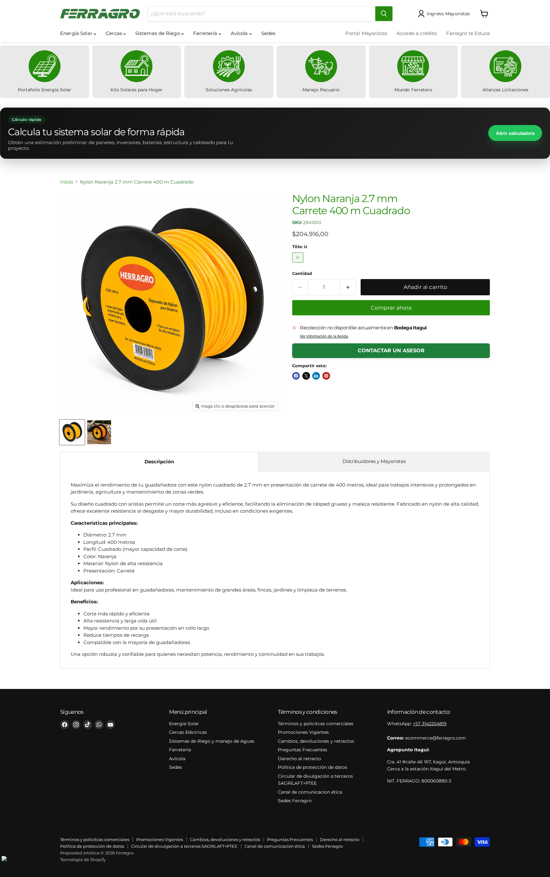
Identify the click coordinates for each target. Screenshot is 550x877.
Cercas (114, 33)
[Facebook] (64, 724)
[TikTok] (87, 724)
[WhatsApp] (99, 724)
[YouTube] (110, 724)
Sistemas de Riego (158, 33)
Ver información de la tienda (324, 336)
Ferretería (206, 33)
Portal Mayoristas (366, 33)
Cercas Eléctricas (188, 732)
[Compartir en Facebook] (296, 376)
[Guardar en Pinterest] (326, 376)
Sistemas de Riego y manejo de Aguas (211, 741)
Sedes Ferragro (295, 800)
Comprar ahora (391, 308)
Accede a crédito (417, 33)
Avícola (240, 33)
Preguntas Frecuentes (302, 750)
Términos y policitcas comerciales (315, 723)
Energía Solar (77, 33)
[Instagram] (76, 724)
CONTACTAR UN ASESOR (391, 350)
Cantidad (302, 273)
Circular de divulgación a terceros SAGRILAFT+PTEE (184, 846)
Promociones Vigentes (303, 732)
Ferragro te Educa (468, 33)
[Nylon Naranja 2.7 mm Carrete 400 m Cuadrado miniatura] (72, 432)
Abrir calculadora (515, 133)
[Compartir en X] (306, 376)
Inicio (66, 182)
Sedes (268, 33)
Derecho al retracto (299, 758)
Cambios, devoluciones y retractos (316, 741)
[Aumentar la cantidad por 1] (348, 287)
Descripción (159, 462)
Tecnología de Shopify (83, 859)
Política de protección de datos (312, 767)
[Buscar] (383, 13)
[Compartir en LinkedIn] (316, 376)
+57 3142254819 (430, 723)
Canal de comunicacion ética (310, 792)
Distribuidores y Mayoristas (374, 461)
